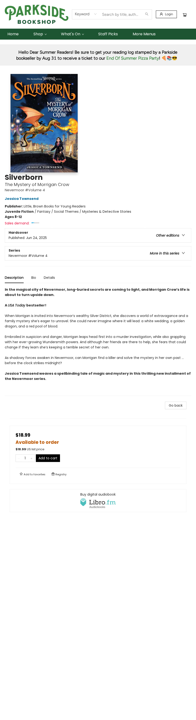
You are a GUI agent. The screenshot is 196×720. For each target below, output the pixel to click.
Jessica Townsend (21, 198)
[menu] (98, 34)
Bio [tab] (33, 277)
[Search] (147, 14)
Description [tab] (14, 277)
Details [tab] (49, 277)
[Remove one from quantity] (19, 458)
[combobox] (86, 14)
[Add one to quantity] (31, 458)
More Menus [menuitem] (144, 34)
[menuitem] (13, 34)
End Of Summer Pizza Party (132, 58)
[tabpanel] (98, 341)
